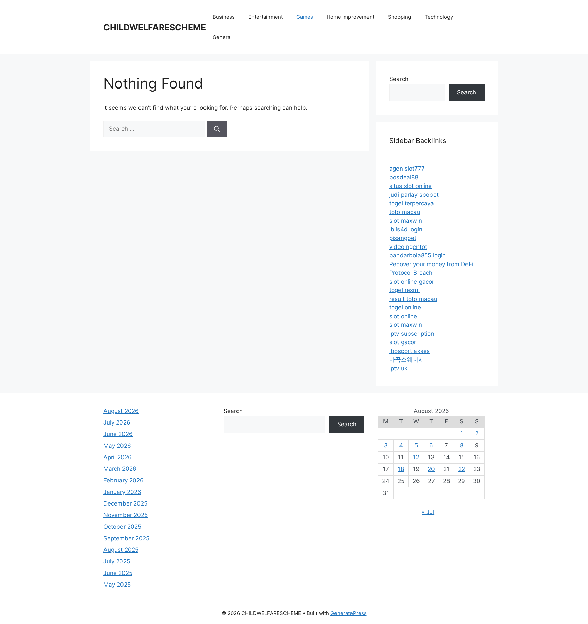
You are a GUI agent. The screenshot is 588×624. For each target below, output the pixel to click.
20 (431, 469)
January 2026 (122, 492)
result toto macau (413, 298)
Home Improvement (350, 17)
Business (224, 17)
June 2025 (117, 573)
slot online (403, 316)
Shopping (399, 17)
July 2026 (116, 422)
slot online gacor (411, 281)
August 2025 (120, 549)
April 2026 (117, 457)
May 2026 (117, 445)
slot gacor (402, 342)
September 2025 (126, 538)
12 (416, 457)
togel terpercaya (411, 203)
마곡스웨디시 (406, 359)
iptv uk (398, 368)
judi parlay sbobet (414, 194)
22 (461, 469)
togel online (405, 307)
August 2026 (121, 410)
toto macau (404, 212)
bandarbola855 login (417, 255)
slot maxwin (405, 220)
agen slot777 (407, 168)
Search (398, 79)
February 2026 (123, 480)
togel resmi (404, 290)
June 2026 (118, 434)
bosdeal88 (403, 177)
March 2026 (119, 468)
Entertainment (265, 17)
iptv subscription (411, 333)
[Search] (217, 129)
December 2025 (125, 503)
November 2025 (125, 515)
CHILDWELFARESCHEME (154, 27)
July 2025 (116, 561)
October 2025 (122, 526)
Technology (439, 17)
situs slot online (410, 185)
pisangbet (402, 238)
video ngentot (408, 246)
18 (401, 469)
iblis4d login (405, 229)
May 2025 (117, 584)
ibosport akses (409, 351)
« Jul (428, 512)
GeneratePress (348, 613)
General (222, 37)
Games (304, 17)
